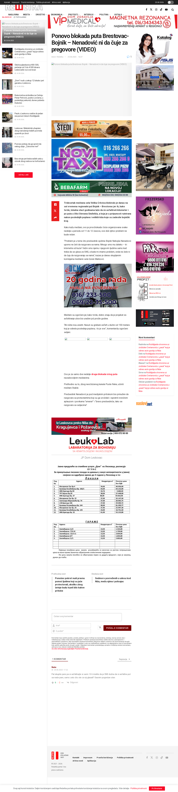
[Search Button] (172, 9)
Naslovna (13, 14)
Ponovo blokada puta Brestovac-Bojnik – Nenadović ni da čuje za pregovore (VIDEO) (20, 33)
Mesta (26, 14)
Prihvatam (157, 788)
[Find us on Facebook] (146, 9)
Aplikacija (66, 2)
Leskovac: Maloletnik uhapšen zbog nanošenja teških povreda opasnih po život (28, 130)
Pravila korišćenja (27, 2)
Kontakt (7, 2)
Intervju (88, 14)
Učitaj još (24, 175)
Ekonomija (56, 14)
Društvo (40, 14)
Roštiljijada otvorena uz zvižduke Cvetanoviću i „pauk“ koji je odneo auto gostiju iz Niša (29, 51)
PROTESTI (73, 14)
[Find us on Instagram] (156, 9)
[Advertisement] (112, 720)
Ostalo (118, 14)
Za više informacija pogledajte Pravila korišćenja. (70, 649)
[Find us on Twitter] (151, 9)
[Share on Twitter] (55, 211)
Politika (103, 14)
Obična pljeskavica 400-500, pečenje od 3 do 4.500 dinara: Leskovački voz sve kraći (27, 67)
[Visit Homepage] (24, 6)
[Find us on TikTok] (161, 9)
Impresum (15, 2)
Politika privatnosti (43, 2)
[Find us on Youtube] (166, 9)
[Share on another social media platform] (55, 217)
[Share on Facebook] (55, 204)
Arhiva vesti (56, 2)
